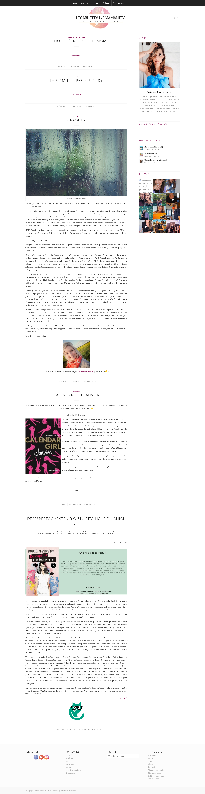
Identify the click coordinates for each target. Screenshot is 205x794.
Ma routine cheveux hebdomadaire (156, 160)
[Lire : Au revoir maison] (141, 155)
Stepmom (80, 37)
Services (151, 761)
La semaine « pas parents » (76, 80)
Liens (150, 758)
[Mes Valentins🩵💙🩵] (159, 199)
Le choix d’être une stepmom (76, 41)
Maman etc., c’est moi (157, 770)
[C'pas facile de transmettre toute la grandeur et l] (146, 186)
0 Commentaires (74, 67)
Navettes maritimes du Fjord (154, 147)
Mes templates (154, 773)
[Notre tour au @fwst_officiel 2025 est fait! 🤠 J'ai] (173, 226)
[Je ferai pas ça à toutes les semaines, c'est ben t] (173, 213)
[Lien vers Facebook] (178, 18)
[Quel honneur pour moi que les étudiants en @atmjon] (159, 213)
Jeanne (69, 767)
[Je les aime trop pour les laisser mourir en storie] (146, 213)
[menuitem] (74, 3)
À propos (152, 755)
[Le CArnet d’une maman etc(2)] (102, 18)
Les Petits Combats (86, 371)
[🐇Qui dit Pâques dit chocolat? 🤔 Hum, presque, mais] (173, 186)
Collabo (72, 37)
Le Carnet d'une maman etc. (90, 729)
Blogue (151, 764)
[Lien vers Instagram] (174, 18)
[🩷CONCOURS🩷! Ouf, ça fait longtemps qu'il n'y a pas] (159, 186)
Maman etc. (90, 67)
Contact (151, 767)
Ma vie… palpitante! (74, 770)
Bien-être (70, 755)
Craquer (76, 120)
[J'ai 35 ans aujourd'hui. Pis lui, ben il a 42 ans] (146, 199)
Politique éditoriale (156, 776)
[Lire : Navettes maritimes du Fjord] (141, 148)
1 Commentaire (76, 381)
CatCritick (123, 698)
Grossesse (70, 764)
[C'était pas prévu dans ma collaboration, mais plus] (146, 226)
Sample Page (153, 779)
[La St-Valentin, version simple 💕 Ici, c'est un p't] (173, 199)
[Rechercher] (131, 3)
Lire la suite (76, 55)
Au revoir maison (150, 153)
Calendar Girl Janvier (76, 395)
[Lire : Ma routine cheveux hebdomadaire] (141, 161)
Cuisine (69, 761)
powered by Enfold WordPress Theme (64, 791)
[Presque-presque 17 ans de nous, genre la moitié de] (159, 226)
